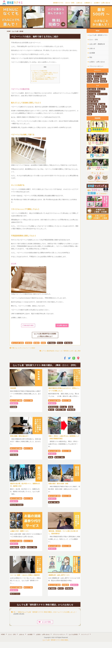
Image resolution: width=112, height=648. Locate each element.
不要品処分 (52, 343)
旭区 (97, 79)
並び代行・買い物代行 (17, 505)
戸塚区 (90, 79)
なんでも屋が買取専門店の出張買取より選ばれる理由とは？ (45, 335)
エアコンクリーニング (94, 91)
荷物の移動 (69, 343)
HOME (3, 634)
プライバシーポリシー (96, 66)
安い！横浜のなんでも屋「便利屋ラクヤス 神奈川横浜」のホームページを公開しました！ (45, 612)
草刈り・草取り (61, 410)
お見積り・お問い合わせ (102, 2)
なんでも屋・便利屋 (18, 343)
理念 (90, 57)
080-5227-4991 (29, 325)
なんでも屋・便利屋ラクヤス (98, 35)
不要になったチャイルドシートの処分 (23, 348)
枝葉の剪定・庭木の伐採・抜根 (58, 483)
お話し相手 (102, 89)
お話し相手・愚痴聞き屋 (97, 44)
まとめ (34, 81)
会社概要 (92, 53)
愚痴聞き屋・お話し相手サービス (59, 575)
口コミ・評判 (70, 2)
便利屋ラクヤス (58, 2)
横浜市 (37, 343)
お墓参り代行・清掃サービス (19, 531)
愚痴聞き (91, 106)
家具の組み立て (54, 407)
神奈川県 (29, 343)
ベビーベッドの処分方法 (39, 71)
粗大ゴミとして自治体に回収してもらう (45, 72)
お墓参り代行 (15, 547)
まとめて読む (45, 622)
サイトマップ (85, 634)
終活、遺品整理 (101, 109)
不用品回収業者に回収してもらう (43, 79)
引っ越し (64, 407)
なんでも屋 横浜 (73, 634)
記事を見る (14, 403)
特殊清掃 (13, 388)
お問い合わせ (62, 325)
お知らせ (79, 2)
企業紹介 (87, 2)
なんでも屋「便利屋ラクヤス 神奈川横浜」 (56, 640)
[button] (47, 26)
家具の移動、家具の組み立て (19, 436)
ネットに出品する (39, 76)
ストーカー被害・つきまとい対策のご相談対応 (25, 575)
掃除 (71, 407)
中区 (90, 76)
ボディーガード (16, 594)
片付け (60, 343)
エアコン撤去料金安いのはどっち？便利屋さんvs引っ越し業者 (60, 351)
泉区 (44, 343)
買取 (90, 114)
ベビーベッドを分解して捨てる (43, 74)
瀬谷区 (96, 81)
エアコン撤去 (92, 94)
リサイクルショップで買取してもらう (44, 77)
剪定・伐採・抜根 (54, 502)
